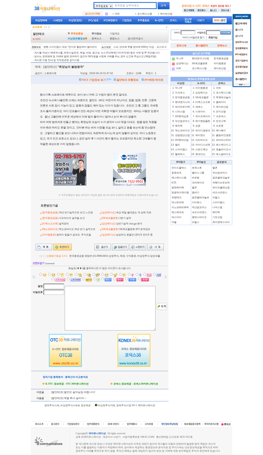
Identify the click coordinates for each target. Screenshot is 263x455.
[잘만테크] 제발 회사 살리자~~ (68, 398)
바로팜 (195, 177)
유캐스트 (197, 167)
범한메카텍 (178, 187)
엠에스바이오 (199, 217)
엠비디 (195, 192)
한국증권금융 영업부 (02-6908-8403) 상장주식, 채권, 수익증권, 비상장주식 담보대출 (114, 255)
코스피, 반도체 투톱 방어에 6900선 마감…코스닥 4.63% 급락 (137, 47)
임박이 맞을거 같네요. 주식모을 (74, 234)
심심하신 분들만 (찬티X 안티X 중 (134, 234)
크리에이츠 (198, 182)
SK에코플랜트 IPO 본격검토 (134, 229)
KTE (174, 182)
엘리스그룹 (198, 172)
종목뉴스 (97, 38)
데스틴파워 (178, 202)
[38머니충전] (220, 19)
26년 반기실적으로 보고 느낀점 (76, 212)
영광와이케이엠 (180, 192)
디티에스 (197, 202)
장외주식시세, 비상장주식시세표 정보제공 (67, 405)
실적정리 (64, 223)
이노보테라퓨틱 (180, 207)
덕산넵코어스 (199, 207)
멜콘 (194, 187)
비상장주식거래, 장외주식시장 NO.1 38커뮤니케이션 (126, 405)
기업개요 (115, 33)
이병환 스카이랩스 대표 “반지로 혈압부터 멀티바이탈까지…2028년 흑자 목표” (77, 47)
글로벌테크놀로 (200, 197)
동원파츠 (176, 172)
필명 (40, 286)
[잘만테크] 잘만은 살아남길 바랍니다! (72, 392)
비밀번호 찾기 (197, 37)
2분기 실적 (125, 218)
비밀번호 (38, 292)
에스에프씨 (178, 212)
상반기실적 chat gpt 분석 (129, 223)
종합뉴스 (115, 38)
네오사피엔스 (199, 212)
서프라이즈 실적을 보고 (72, 218)
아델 (174, 222)
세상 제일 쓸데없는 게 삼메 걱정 (133, 212)
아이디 (177, 32)
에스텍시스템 (179, 177)
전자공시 (138, 38)
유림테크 (176, 197)
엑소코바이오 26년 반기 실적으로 (77, 229)
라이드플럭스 (179, 167)
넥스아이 (176, 217)
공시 (130, 38)
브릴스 (195, 222)
